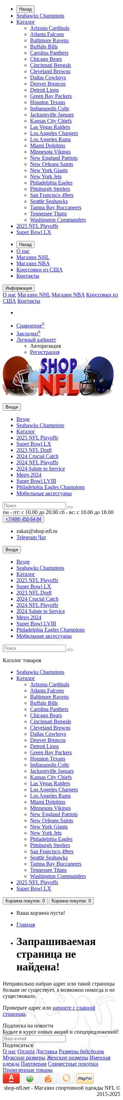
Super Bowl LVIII (36, 481)
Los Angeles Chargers (54, 133)
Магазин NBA (33, 263)
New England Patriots (54, 158)
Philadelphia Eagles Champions (50, 487)
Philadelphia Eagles (51, 183)
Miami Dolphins (47, 145)
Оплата (26, 1051)
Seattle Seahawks (49, 201)
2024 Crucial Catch (37, 456)
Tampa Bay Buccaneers (55, 207)
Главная (25, 924)
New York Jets (46, 176)
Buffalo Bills (44, 46)
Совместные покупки (73, 1064)
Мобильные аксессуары (44, 493)
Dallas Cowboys (48, 77)
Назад (25, 9)
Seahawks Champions (40, 16)
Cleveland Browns (50, 71)
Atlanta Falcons (47, 34)
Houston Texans (47, 102)
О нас (23, 251)
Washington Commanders (58, 220)
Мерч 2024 (28, 475)
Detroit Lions (44, 90)
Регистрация (44, 352)
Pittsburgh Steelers (50, 189)
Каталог (25, 22)
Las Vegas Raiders (50, 127)
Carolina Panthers (49, 53)
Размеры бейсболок (81, 1051)
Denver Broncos (48, 84)
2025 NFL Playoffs (37, 226)
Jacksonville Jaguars (52, 115)
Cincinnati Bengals (50, 65)
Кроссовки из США (39, 270)
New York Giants (49, 170)
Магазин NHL (33, 257)
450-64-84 (23, 519)
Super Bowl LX (33, 232)
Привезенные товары (28, 1070)
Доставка (46, 1051)
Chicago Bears (46, 59)
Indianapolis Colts (49, 108)
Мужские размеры (24, 1057)
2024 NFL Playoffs (37, 462)
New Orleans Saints (51, 164)
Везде (23, 419)
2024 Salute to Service (40, 468)
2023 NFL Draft (34, 450)
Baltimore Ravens (49, 40)
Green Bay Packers (51, 96)
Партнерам (33, 1064)
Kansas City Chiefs (51, 121)
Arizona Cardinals (49, 28)
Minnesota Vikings (50, 152)
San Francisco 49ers (51, 195)
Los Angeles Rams (50, 139)
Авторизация (45, 346)
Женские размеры (67, 1057)
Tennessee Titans (48, 213)
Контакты (27, 276)
